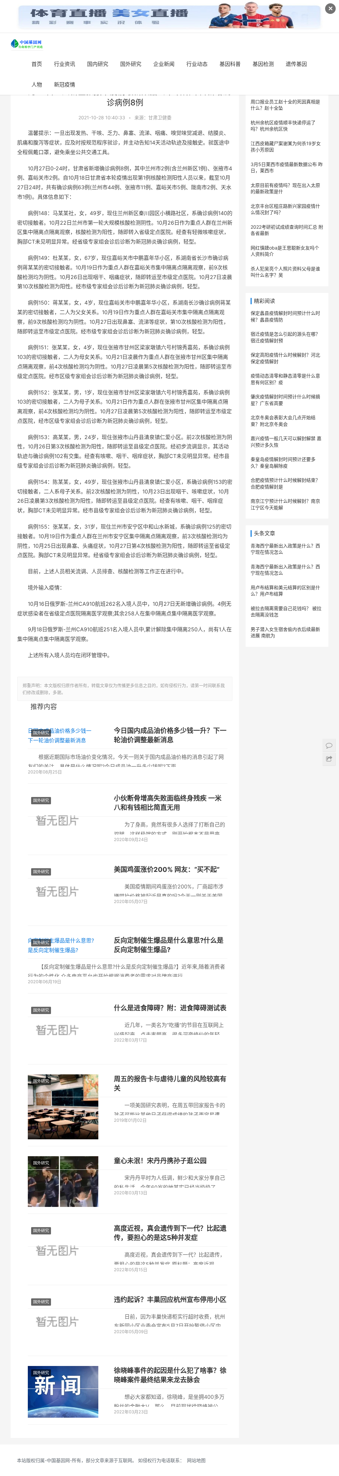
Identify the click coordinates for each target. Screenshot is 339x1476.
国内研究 (97, 64)
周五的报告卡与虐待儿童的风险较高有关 (170, 1083)
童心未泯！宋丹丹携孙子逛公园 (160, 1161)
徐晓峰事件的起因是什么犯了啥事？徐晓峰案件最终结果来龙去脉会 (170, 1375)
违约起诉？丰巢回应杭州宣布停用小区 (170, 1300)
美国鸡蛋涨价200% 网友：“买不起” (166, 870)
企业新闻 (163, 64)
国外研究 (130, 64)
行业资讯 (64, 64)
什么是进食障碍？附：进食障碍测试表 (170, 1008)
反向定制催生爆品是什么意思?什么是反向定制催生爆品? (168, 945)
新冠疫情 (64, 84)
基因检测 (263, 64)
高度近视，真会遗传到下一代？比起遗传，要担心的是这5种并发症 (170, 1233)
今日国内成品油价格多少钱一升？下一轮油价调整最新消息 (170, 735)
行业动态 (197, 64)
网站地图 (196, 1460)
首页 (36, 64)
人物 (36, 84)
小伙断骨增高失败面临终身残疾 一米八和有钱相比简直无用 (167, 803)
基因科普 (230, 64)
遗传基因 (296, 64)
